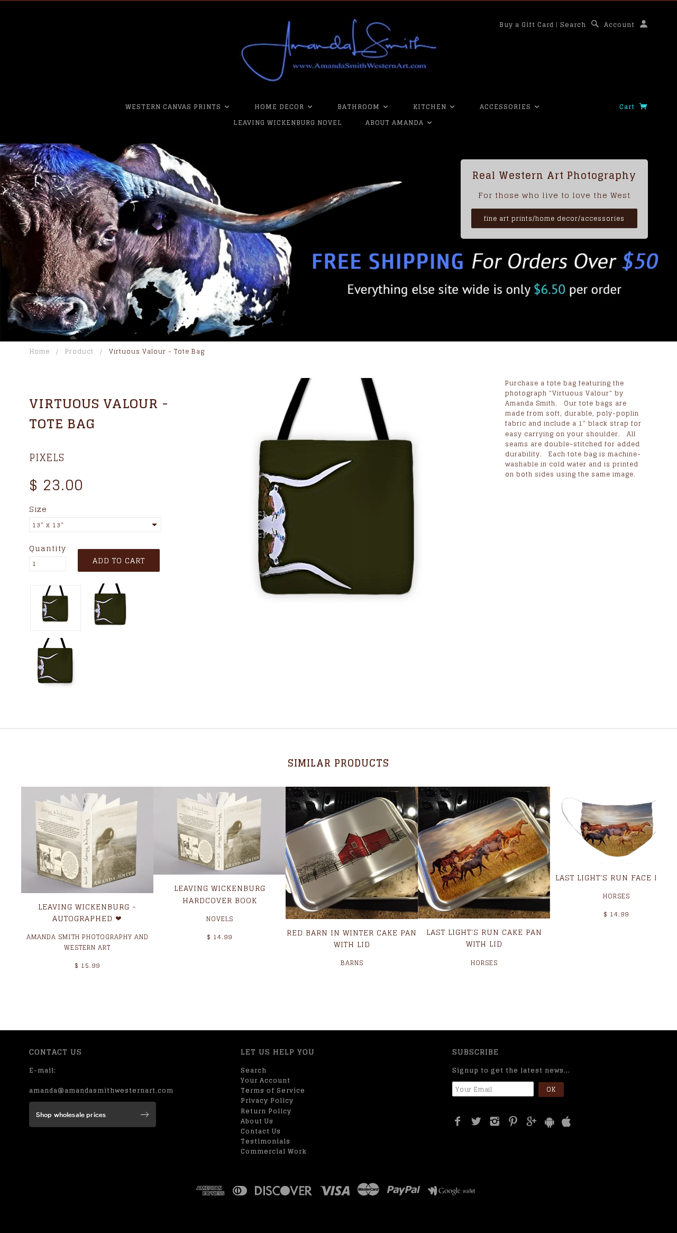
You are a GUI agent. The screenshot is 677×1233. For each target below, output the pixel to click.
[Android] (549, 1122)
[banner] (338, 50)
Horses (484, 962)
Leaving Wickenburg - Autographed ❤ (87, 912)
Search (573, 25)
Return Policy (266, 1111)
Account (619, 25)
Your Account (265, 1080)
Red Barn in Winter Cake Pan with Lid (352, 938)
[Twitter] (476, 1121)
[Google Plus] (531, 1121)
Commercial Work (274, 1151)
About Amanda (395, 122)
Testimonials (265, 1141)
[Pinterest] (513, 1121)
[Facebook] (457, 1121)
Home (40, 351)
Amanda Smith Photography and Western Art (87, 941)
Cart (628, 106)
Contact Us (261, 1131)
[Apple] (566, 1122)
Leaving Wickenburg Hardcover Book (220, 893)
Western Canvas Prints (174, 106)
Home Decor (280, 106)
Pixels (47, 457)
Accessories (506, 106)
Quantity (47, 548)
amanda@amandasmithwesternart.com (101, 1090)
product (79, 351)
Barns (352, 962)
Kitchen (431, 106)
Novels (219, 918)
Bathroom (359, 106)
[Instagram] (494, 1121)
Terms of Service (273, 1090)
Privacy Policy (267, 1100)
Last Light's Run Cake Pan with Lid (484, 937)
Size (38, 509)
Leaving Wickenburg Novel (287, 122)
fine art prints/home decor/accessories (554, 218)
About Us (257, 1121)
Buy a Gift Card (526, 24)
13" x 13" (48, 524)
